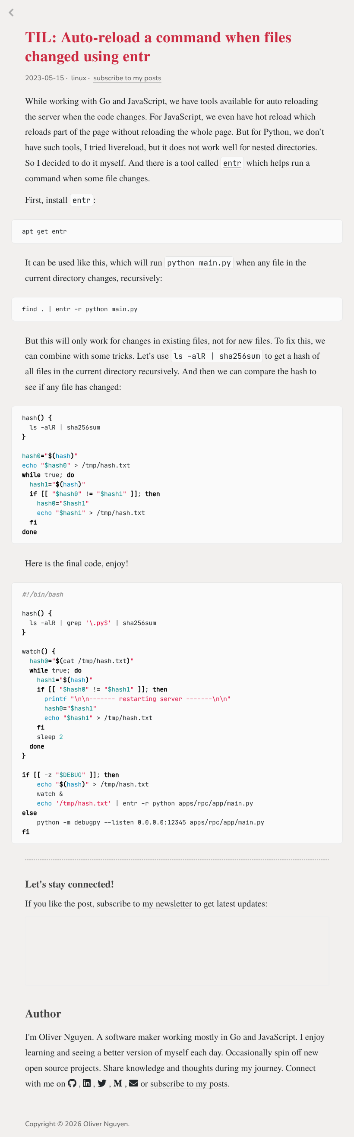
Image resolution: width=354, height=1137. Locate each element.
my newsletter (167, 903)
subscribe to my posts (127, 78)
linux (78, 78)
